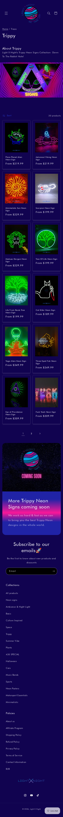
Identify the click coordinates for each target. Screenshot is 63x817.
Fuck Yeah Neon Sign (46, 412)
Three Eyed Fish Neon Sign (46, 362)
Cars (8, 668)
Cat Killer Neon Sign (45, 310)
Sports (9, 681)
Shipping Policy (13, 735)
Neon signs (11, 600)
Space (9, 627)
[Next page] (39, 433)
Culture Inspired (14, 620)
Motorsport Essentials (16, 695)
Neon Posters (12, 688)
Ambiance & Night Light (18, 607)
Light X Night (35, 809)
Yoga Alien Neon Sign (16, 361)
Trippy (9, 634)
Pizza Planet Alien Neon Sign (14, 158)
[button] (6, 13)
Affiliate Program (14, 728)
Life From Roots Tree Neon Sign (15, 311)
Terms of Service (14, 755)
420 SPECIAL (12, 654)
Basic (8, 613)
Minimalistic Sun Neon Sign (16, 209)
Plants (9, 647)
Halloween (11, 661)
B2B (8, 769)
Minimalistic (12, 702)
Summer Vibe (12, 641)
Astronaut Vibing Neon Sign (46, 158)
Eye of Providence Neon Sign (14, 413)
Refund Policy (12, 742)
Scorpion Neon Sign (45, 208)
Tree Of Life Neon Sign (46, 259)
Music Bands (12, 675)
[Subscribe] (53, 571)
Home (5, 29)
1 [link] (23, 433)
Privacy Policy (12, 748)
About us (10, 721)
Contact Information (16, 762)
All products (12, 593)
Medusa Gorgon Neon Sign (16, 260)
